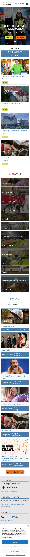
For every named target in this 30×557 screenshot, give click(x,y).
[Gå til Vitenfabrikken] (15, 182)
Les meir (5, 82)
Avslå (15, 546)
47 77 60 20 (11, 516)
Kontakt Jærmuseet (20, 555)
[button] (27, 526)
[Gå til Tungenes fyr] (15, 226)
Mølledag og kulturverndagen (12, 103)
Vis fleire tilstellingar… (15, 472)
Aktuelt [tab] (15, 48)
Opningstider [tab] (15, 52)
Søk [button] (23, 3)
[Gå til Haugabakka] (15, 270)
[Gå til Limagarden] (15, 261)
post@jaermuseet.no (7, 520)
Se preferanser (15, 551)
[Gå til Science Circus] (15, 287)
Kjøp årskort (21, 37)
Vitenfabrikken (6, 106)
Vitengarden (5, 79)
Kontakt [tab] (15, 55)
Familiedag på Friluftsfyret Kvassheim (14, 131)
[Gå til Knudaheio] (15, 217)
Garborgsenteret (7, 354)
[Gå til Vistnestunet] (15, 252)
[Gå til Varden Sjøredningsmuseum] (15, 279)
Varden (4, 133)
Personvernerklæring (11, 555)
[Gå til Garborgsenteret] (15, 199)
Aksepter (15, 542)
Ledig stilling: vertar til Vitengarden (13, 76)
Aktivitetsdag (6, 158)
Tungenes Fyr (6, 383)
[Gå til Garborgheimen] (15, 208)
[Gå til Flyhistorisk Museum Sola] (15, 235)
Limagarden (5, 160)
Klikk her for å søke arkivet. (9, 491)
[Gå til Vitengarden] (15, 190)
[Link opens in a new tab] (9, 487)
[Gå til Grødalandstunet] (15, 243)
